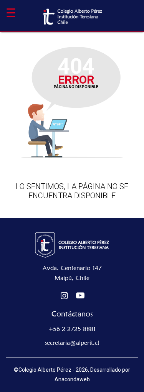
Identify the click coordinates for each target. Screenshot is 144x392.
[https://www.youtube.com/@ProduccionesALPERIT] (80, 295)
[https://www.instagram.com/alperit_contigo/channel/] (65, 295)
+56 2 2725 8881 (72, 329)
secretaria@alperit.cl (72, 342)
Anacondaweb (72, 379)
